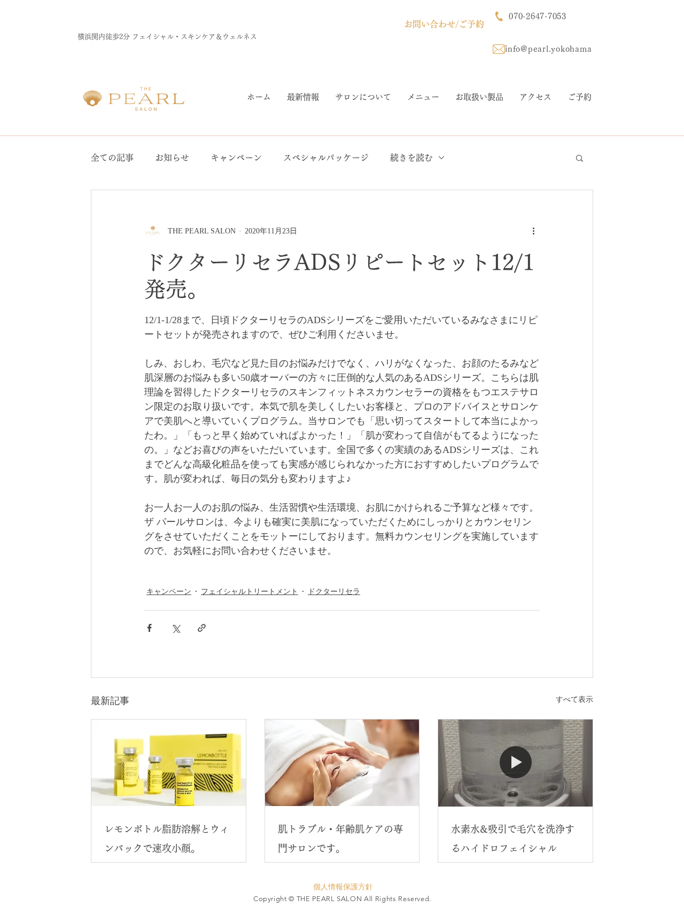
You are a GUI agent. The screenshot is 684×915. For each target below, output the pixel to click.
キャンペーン (236, 157)
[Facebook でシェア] (149, 628)
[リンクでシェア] (202, 628)
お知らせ (172, 157)
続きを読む (411, 157)
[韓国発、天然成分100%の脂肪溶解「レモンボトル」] (168, 763)
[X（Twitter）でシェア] (175, 628)
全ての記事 (112, 157)
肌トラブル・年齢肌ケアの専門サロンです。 (340, 838)
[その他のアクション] (533, 230)
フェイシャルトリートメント (249, 592)
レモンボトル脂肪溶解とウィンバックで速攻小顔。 (166, 838)
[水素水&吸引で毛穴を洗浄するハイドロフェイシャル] (515, 763)
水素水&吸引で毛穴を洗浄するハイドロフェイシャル (512, 838)
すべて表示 (574, 699)
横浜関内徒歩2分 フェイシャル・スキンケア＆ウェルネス (167, 36)
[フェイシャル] (342, 763)
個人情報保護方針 (343, 886)
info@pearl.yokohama (548, 49)
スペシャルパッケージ (326, 157)
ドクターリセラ (334, 592)
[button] (579, 157)
